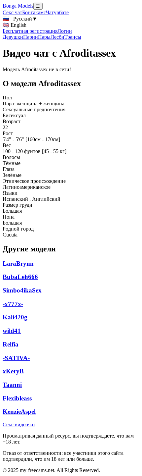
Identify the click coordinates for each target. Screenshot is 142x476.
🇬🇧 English (14, 25)
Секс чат (12, 12)
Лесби (57, 37)
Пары (44, 37)
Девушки (13, 37)
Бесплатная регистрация (30, 31)
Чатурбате (57, 12)
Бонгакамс (34, 12)
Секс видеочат (19, 424)
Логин (64, 31)
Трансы (72, 37)
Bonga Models (18, 6)
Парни (30, 37)
